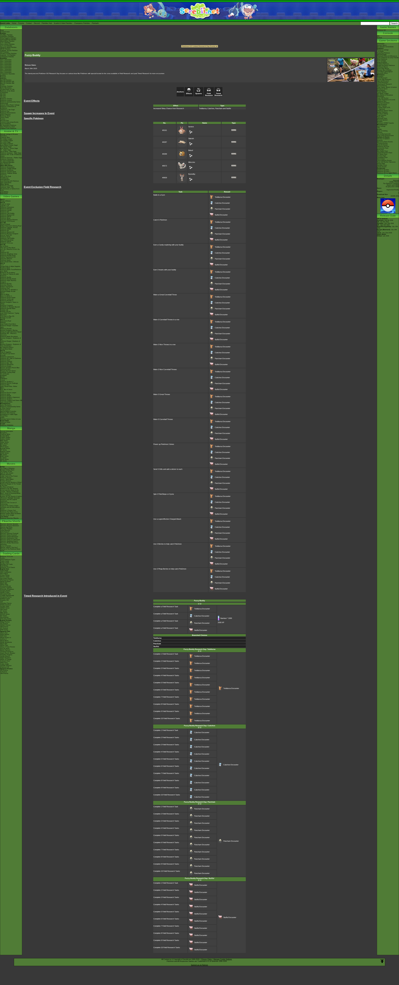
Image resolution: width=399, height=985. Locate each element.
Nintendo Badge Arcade (7, 291)
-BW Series (3, 612)
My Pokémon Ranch (6, 347)
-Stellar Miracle (5, 656)
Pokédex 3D (4, 310)
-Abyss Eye (4, 633)
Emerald (2, 355)
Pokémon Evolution (383, 103)
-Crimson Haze (5, 661)
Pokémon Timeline (6, 99)
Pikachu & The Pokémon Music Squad (10, 549)
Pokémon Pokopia (6, 209)
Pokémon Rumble (6, 329)
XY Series (3, 458)
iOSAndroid (379, 36)
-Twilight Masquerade (7, 595)
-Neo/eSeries (4, 617)
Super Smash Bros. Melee (8, 386)
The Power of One (6, 471)
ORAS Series (4, 459)
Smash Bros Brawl (6, 349)
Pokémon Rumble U (6, 300)
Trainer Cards (4, 561)
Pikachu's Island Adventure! (9, 536)
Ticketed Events (382, 143)
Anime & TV (11, 131)
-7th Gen (3, 97)
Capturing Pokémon (383, 53)
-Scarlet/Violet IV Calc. (7, 89)
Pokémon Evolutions (6, 170)
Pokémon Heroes (5, 477)
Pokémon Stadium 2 (6, 382)
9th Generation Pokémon (8, 125)
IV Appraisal (381, 109)
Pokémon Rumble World (8, 279)
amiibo (2, 417)
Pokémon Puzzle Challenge (9, 383)
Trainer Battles (382, 92)
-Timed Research (382, 82)
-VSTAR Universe (6, 665)
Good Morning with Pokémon (9, 181)
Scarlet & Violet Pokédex (63, 23)
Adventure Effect (382, 73)
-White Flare (4, 584)
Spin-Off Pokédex (6, 80)
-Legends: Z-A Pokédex (7, 55)
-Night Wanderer (5, 658)
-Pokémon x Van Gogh (7, 109)
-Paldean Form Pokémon (8, 128)
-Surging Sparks (5, 591)
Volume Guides (5, 439)
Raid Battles (4, 566)
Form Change (381, 61)
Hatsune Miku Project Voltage (9, 105)
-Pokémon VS (4, 667)
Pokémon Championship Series (10, 102)
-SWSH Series (5, 608)
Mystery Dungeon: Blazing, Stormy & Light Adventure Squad (10, 331)
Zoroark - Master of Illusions (9, 492)
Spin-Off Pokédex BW (7, 83)
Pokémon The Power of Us (9, 512)
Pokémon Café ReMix (7, 213)
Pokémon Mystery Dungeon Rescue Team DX (9, 234)
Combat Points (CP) (383, 107)
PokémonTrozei (5, 369)
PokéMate (3, 375)
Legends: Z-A (4, 205)
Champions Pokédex (82, 23)
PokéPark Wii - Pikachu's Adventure (8, 334)
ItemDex (3, 75)
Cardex (2, 85)
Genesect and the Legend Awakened (8, 500)
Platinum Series (5, 451)
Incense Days (381, 156)
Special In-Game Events (385, 142)
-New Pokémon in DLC (7, 127)
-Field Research (382, 78)
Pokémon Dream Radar (7, 297)
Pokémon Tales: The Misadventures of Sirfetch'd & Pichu (9, 188)
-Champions (4, 92)
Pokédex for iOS (5, 318)
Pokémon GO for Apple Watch (387, 173)
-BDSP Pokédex (5, 49)
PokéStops (380, 96)
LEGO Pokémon (5, 114)
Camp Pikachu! (5, 530)
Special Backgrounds (384, 134)
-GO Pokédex (4, 52)
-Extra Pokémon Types (7, 559)
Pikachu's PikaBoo (6, 529)
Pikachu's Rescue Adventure (9, 525)
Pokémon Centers (6, 100)
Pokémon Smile (5, 237)
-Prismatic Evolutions (7, 589)
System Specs (382, 45)
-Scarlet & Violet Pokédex (8, 53)
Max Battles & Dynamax (385, 95)
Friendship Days (382, 157)
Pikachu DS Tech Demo (8, 371)
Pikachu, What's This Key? (9, 547)
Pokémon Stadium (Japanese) (10, 397)
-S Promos (3, 672)
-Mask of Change (5, 659)
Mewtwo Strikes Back (7, 470)
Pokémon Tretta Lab (6, 299)
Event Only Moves (383, 68)
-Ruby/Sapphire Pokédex (8, 38)
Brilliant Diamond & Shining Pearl (10, 226)
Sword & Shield (5, 224)
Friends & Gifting (382, 114)
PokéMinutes (4, 178)
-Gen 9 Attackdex (6, 72)
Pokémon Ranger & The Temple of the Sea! (10, 484)
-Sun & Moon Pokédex (7, 44)
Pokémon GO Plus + (383, 171)
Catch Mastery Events (384, 160)
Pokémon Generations (7, 167)
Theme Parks (4, 117)
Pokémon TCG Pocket (7, 221)
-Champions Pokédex (7, 56)
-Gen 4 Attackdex (6, 64)
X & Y (2, 265)
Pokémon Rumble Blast (7, 308)
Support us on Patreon (199, 965)
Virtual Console (5, 410)
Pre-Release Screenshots (385, 47)
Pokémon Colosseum (7, 357)
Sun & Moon (4, 246)
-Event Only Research (384, 79)
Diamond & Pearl (5, 321)
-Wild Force (4, 662)
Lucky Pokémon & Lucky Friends (388, 57)
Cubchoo (218, 203)
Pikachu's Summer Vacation (9, 524)
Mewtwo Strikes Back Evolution (10, 513)
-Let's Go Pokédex (6, 46)
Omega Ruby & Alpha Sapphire (10, 266)
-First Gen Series (5, 619)
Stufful (217, 215)
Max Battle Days (382, 151)
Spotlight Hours (382, 165)
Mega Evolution (382, 62)
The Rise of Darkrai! (6, 487)
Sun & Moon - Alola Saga (8, 151)
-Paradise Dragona (6, 654)
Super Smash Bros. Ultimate (9, 262)
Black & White (4, 294)
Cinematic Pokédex (6, 86)
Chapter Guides (5, 437)
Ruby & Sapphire (5, 352)
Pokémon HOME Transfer (385, 123)
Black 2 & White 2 (6, 296)
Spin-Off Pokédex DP (7, 81)
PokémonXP (4, 103)
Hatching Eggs (382, 54)
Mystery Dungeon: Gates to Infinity (9, 303)
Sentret (191, 127)
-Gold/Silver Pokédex (7, 36)
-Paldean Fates (5, 598)
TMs (378, 128)
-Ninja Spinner (4, 634)
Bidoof (190, 150)
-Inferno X (3, 639)
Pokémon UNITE (5, 216)
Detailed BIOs (4, 436)
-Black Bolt (3, 583)
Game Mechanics (6, 88)
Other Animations (5, 182)
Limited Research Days (384, 152)
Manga (11, 428)
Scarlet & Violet (5, 204)
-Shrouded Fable (5, 594)
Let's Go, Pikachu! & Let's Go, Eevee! (10, 250)
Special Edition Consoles (8, 411)
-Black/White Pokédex (7, 41)
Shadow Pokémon (383, 64)
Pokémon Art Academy (7, 272)
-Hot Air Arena (4, 648)
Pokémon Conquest (6, 305)
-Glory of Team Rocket (7, 647)
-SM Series (3, 609)
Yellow (2, 391)
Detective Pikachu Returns (9, 219)
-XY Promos (4, 628)
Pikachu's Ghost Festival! (8, 535)
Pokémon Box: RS (6, 363)
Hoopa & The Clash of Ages (9, 506)
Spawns (198, 93)
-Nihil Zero (3, 636)
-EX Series (3, 616)
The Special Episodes (7, 161)
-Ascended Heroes (6, 578)
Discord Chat (4, 120)
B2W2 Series (4, 456)
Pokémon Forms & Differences (387, 56)
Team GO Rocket (382, 98)
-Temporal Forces (6, 597)
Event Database (5, 123)
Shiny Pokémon (5, 164)
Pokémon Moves (382, 67)
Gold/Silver (3, 378)
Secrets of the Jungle (7, 515)
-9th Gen (3, 94)
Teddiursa (218, 197)
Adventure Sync (382, 118)
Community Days (382, 148)
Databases (11, 27)
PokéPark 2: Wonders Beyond (10, 307)
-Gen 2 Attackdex (6, 61)
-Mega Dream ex (5, 637)
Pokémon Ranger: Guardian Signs (9, 326)
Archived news (5, 32)
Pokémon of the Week (7, 91)
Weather (379, 121)
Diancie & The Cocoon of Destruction (8, 503)
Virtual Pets (4, 416)
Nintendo (396, 180)
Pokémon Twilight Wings (8, 168)
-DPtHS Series (5, 614)
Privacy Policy (206, 959)
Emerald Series (5, 448)
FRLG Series (4, 447)
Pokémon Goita (5, 422)
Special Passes (382, 85)
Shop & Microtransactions (385, 135)
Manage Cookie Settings (223, 959)
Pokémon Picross (6, 283)
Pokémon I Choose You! (8, 510)
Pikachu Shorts (11, 521)
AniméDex (3, 136)
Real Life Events (382, 145)
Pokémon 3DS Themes (7, 413)
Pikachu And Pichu (6, 527)
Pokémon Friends (6, 210)
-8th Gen (3, 95)
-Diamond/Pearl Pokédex (8, 39)
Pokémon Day (4, 111)
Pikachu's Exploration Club (8, 538)
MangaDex (3, 433)
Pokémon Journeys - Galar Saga (10, 153)
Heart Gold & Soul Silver (8, 324)
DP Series (3, 450)
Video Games (11, 196)
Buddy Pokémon (382, 112)
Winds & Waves (5, 201)
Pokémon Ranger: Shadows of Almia (10, 342)
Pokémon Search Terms (385, 110)
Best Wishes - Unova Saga (9, 148)
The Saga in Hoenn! (6, 143)
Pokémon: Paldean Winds (8, 173)
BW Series (3, 454)
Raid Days (380, 149)
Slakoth (191, 138)
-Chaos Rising (4, 575)
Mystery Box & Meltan (384, 70)
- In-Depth (380, 51)
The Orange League (6, 140)
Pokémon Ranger (5, 366)
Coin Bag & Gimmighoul (384, 71)
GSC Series (4, 444)
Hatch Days (381, 159)
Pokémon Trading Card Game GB (11, 400)
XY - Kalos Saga (5, 150)
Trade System (381, 115)
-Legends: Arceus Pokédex (9, 50)
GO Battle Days (382, 154)
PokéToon (3, 175)
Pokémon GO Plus (383, 170)
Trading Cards (11, 553)
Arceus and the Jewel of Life (9, 490)
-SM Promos (4, 626)
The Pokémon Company (391, 183)
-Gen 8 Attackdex (6, 71)
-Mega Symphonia (6, 642)
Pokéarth (95, 23)
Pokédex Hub (47, 23)
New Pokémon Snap (6, 240)
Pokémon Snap (5, 394)
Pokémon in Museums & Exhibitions (8, 107)
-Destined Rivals (5, 586)
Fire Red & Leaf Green (7, 353)
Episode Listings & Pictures (9, 134)
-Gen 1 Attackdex (6, 60)
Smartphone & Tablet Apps (8, 414)
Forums (21, 23)
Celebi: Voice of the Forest (9, 476)
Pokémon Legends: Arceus (9, 227)
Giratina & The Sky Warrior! (9, 488)
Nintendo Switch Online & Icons (10, 419)
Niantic (389, 185)
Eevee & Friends (5, 546)
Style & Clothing (382, 131)
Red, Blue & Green (6, 389)
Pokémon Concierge (6, 185)
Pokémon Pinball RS (6, 364)
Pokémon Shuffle (5, 277)
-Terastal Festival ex (6, 651)
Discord (37, 23)
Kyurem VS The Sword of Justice (11, 496)
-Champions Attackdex (7, 74)
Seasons (380, 140)
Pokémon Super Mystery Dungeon (8, 281)
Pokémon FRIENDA (6, 425)
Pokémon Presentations (8, 113)
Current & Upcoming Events (9, 122)
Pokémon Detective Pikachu (9, 518)
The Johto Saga (5, 142)
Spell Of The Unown (6, 473)
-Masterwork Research (384, 84)
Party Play (380, 117)
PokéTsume (4, 193)
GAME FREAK (394, 182)
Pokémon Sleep (5, 218)
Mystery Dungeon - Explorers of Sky (10, 338)
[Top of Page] (382, 961)
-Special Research (383, 81)
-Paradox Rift (4, 600)
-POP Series (4, 630)
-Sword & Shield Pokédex (8, 47)
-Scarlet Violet (4, 606)
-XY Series (3, 611)
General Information (6, 431)
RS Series (3, 445)
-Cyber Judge (4, 664)
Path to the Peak (5, 176)
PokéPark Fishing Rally (7, 372)
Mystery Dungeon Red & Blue (9, 367)
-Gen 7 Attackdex (6, 69)
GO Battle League (383, 93)
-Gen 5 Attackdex (6, 66)
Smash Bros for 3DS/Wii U (9, 290)
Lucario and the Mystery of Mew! (11, 482)
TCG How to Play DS (7, 316)
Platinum (3, 322)
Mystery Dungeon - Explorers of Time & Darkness (10, 345)
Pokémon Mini (4, 385)
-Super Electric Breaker (7, 653)
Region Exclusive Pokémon (386, 65)
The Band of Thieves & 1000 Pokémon (9, 275)
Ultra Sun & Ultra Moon (7, 248)
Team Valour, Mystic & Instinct (387, 87)
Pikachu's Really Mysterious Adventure (9, 543)
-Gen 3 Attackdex (6, 63)
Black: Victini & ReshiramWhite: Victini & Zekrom (10, 494)
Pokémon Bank (5, 268)
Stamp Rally (381, 163)
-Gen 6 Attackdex (6, 67)
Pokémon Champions (7, 207)
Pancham (218, 209)
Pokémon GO (4, 212)
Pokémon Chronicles (7, 159)
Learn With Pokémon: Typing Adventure (9, 314)
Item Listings (381, 126)
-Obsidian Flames (6, 603)
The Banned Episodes (7, 162)
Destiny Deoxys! (5, 481)
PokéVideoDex (5, 179)
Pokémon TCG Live (6, 243)
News (2, 30)
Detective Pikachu (6, 258)
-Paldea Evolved (5, 605)
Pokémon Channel (6, 361)
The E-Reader (4, 374)
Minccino (191, 162)
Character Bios (5, 137)
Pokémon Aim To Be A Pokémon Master (10, 155)
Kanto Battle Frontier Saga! (9, 145)
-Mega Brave (4, 640)
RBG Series (4, 440)
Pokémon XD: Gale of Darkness (10, 358)
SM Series (3, 461)
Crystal (2, 380)
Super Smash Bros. (6, 402)
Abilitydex (3, 78)
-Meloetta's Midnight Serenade (10, 498)
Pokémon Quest (5, 260)
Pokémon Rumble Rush (8, 255)
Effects (189, 93)
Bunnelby (191, 174)
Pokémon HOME (5, 229)
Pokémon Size (381, 101)
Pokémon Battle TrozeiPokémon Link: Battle (10, 270)
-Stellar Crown (4, 592)
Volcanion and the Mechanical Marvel (9, 508)
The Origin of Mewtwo (7, 468)
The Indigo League (6, 139)
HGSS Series (4, 453)
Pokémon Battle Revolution (9, 336)
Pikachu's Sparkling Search (9, 541)
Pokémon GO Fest (383, 146)
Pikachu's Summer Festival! (9, 533)
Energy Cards (4, 563)
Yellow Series (4, 442)
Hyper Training (382, 106)
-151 (1, 601)
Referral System (382, 120)
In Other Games (5, 408)
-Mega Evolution (5, 581)
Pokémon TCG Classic (7, 567)
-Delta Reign (4, 570)
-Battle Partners (5, 650)
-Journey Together (6, 587)
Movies (11, 463)
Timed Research (218, 94)
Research (380, 76)
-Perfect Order (4, 577)
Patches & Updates (383, 138)
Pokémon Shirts (5, 116)
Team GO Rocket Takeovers (386, 162)
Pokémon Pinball (5, 396)
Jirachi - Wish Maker (7, 479)
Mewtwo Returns (5, 474)
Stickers (379, 132)
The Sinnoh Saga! (6, 147)
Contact (29, 23)
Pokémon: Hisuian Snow (8, 171)
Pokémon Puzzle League (8, 392)
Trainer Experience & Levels (386, 99)
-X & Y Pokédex (5, 42)
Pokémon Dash (5, 360)
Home (14, 23)
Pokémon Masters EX (7, 215)
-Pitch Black (4, 573)
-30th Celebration (5, 572)
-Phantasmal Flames (7, 580)
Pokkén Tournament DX (8, 257)
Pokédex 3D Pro (5, 311)
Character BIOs (5, 434)
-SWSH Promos (5, 625)
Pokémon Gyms (382, 89)
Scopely (388, 186)
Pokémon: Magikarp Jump (8, 254)
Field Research (209, 94)
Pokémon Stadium (6, 399)
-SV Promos (4, 623)
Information (380, 43)
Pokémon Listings (383, 50)
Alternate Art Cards (6, 564)
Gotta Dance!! (4, 532)
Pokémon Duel (5, 288)
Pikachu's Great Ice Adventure (10, 539)
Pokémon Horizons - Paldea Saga (11, 157)
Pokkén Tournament (6, 286)
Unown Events (382, 166)
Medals (379, 129)
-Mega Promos (5, 622)
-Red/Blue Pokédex (6, 35)
